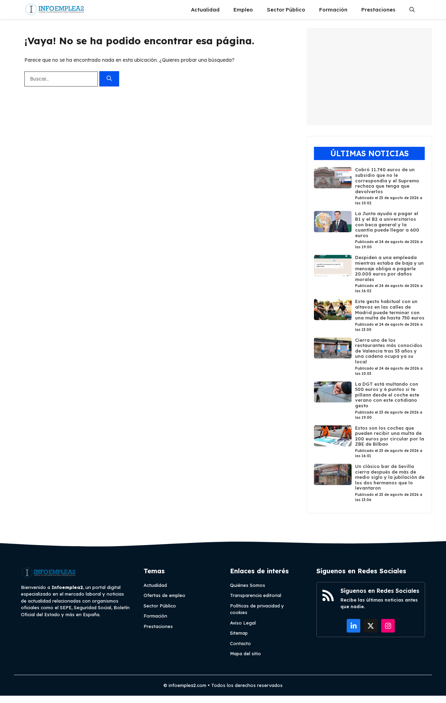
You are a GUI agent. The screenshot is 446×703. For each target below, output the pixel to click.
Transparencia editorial (255, 595)
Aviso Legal (243, 623)
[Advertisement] (369, 77)
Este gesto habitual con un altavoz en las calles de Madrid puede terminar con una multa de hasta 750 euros (389, 309)
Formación (333, 9)
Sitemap (239, 633)
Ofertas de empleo (164, 595)
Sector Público (286, 9)
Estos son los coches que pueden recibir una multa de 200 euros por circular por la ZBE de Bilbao (389, 436)
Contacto (240, 643)
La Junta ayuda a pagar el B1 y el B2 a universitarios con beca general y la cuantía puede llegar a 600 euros (387, 224)
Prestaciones (378, 9)
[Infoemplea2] (54, 9)
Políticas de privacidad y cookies (257, 609)
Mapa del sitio (245, 653)
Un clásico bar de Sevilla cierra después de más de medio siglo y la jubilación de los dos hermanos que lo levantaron (389, 477)
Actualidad (205, 9)
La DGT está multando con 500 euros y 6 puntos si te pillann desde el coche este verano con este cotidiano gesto (387, 394)
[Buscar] (109, 79)
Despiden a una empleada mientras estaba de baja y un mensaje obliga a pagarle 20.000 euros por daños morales (389, 268)
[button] (412, 9)
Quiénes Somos (247, 585)
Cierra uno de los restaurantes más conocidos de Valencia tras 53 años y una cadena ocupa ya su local (388, 350)
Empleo (243, 9)
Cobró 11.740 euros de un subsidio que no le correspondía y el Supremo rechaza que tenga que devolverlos (387, 180)
